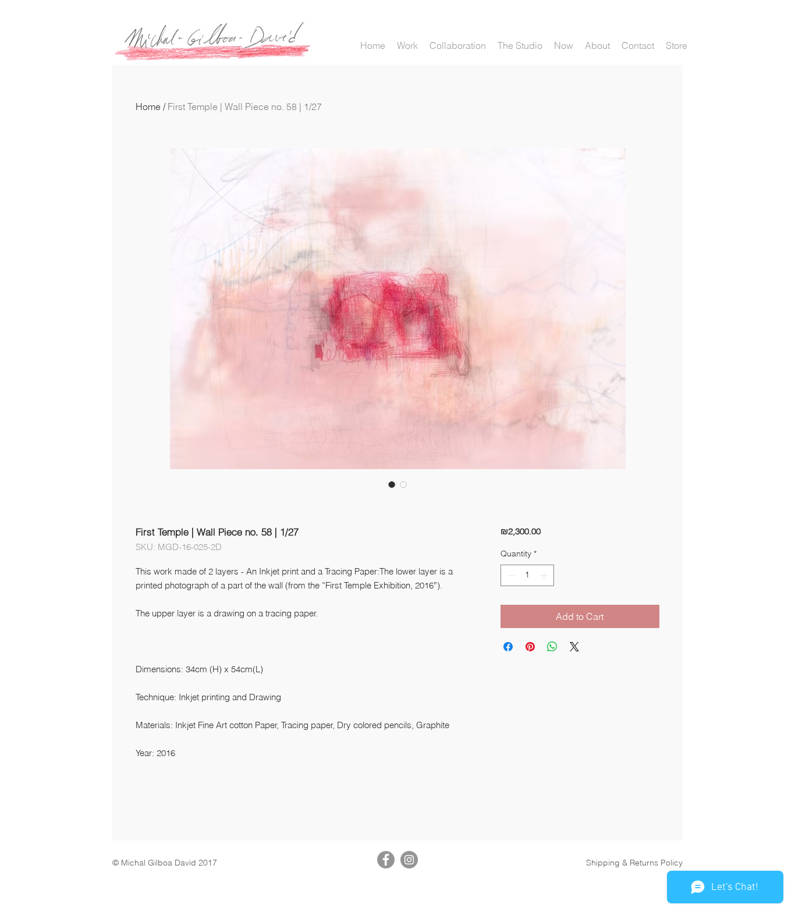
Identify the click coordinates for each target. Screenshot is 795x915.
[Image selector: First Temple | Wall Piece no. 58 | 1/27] (392, 484)
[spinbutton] (527, 575)
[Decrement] (509, 575)
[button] (407, 45)
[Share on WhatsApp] (552, 647)
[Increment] (545, 575)
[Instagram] (409, 859)
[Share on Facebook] (508, 647)
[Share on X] (574, 647)
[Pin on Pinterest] (530, 647)
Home (148, 106)
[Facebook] (386, 859)
